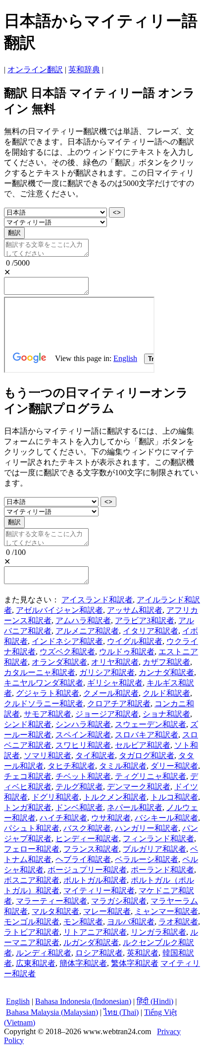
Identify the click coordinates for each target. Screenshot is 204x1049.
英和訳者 (142, 953)
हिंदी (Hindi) (155, 1001)
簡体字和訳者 (83, 963)
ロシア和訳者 (99, 953)
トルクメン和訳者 (115, 797)
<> (117, 212)
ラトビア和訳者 (31, 932)
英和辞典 (84, 69)
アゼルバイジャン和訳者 (59, 610)
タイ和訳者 (95, 755)
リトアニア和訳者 (95, 932)
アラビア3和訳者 (144, 620)
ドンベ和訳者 (79, 807)
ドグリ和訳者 (55, 797)
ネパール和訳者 (134, 807)
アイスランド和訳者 (97, 599)
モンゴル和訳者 (31, 921)
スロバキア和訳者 (146, 734)
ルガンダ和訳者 (91, 942)
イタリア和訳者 (150, 631)
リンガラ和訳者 (158, 932)
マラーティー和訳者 (51, 901)
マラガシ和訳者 (119, 901)
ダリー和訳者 (174, 766)
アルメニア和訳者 (87, 631)
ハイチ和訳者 (63, 818)
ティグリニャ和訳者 (150, 776)
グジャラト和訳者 (47, 693)
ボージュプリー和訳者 (87, 870)
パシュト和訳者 (31, 828)
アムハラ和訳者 (83, 620)
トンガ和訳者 (27, 807)
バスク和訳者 (87, 828)
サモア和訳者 (47, 714)
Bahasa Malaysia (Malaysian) (52, 1012)
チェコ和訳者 (27, 776)
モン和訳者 (83, 921)
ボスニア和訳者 (31, 880)
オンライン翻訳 (35, 69)
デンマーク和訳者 (138, 786)
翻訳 (14, 232)
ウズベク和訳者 (67, 651)
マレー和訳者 (107, 911)
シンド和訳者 (27, 724)
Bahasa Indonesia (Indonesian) (83, 1001)
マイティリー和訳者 (99, 890)
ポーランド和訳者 (162, 870)
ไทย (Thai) (121, 1012)
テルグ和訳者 (79, 786)
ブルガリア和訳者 (154, 849)
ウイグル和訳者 (134, 641)
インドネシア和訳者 (67, 641)
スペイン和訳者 (83, 734)
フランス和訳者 (91, 849)
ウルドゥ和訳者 (126, 651)
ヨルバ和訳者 (130, 921)
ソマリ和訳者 (47, 755)
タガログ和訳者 (146, 755)
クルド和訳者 (166, 693)
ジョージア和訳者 (107, 714)
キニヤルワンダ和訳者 (43, 683)
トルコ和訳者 (174, 797)
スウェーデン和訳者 (150, 724)
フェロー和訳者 (31, 849)
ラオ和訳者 (178, 921)
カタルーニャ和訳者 (39, 672)
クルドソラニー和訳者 (43, 703)
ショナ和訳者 (166, 714)
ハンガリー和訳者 (146, 828)
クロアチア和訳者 (119, 703)
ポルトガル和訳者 (95, 880)
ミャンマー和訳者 (166, 911)
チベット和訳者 (83, 776)
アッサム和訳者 (134, 610)
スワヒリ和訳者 (83, 745)
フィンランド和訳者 (158, 838)
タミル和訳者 (123, 766)
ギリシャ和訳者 (115, 683)
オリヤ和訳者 (115, 662)
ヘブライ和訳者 (83, 859)
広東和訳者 (35, 963)
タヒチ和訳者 (71, 766)
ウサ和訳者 (111, 818)
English (18, 1001)
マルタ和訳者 (55, 911)
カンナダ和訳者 (166, 672)
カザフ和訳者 (166, 662)
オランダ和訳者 (59, 662)
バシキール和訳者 (166, 818)
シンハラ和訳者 (83, 724)
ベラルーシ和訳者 (146, 859)
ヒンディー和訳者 (87, 838)
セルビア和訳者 (142, 745)
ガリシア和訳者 (107, 672)
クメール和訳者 (111, 693)
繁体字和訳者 (134, 963)
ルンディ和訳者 (43, 953)
